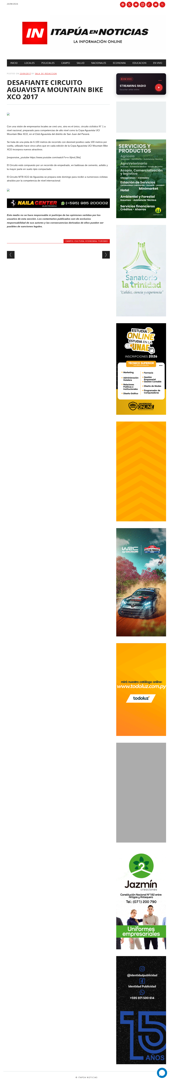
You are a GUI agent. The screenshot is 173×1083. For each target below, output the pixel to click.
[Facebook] (123, 4)
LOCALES (29, 62)
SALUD (80, 62)
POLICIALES (48, 62)
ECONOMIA (119, 62)
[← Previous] (11, 255)
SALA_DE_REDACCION (46, 73)
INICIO (14, 62)
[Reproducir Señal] (159, 87)
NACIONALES (98, 62)
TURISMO (103, 241)
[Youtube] (136, 4)
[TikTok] (149, 4)
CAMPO (65, 62)
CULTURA (79, 241)
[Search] (162, 4)
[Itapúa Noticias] (86, 52)
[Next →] (106, 255)
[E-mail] (156, 4)
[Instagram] (142, 4)
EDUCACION (139, 62)
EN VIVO (157, 62)
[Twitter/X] (129, 4)
